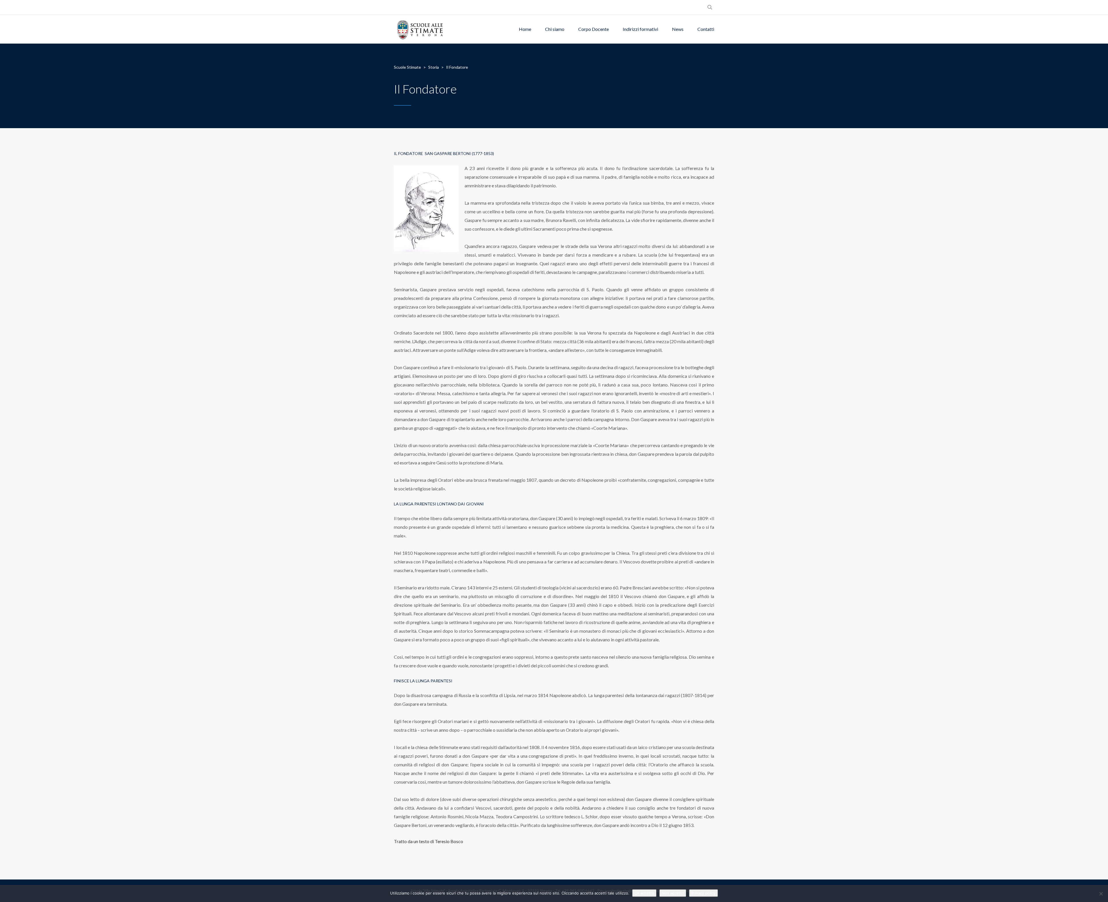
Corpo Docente (593, 29)
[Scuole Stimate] (420, 29)
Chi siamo (554, 29)
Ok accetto (644, 893)
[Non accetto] (1101, 894)
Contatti (705, 29)
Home (525, 29)
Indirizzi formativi (640, 29)
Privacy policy (703, 893)
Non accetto (673, 893)
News (678, 29)
